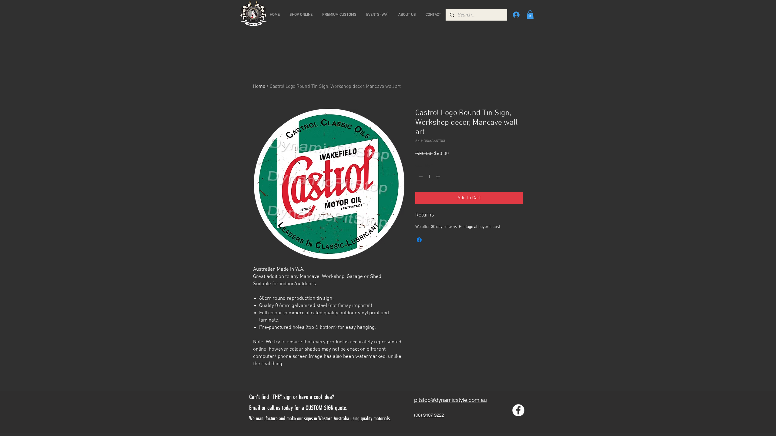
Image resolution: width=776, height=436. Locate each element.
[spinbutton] (429, 176)
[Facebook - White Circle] (518, 410)
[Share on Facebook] (419, 239)
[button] (530, 14)
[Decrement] (420, 176)
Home (259, 87)
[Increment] (438, 176)
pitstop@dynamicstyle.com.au (450, 399)
